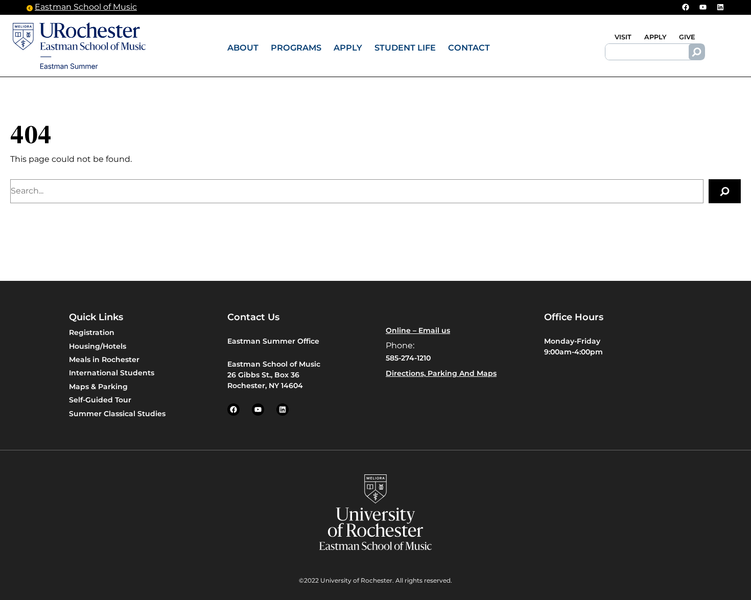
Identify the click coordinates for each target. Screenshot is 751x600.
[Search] (697, 52)
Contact (469, 47)
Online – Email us (418, 330)
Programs (296, 47)
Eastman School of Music (86, 7)
